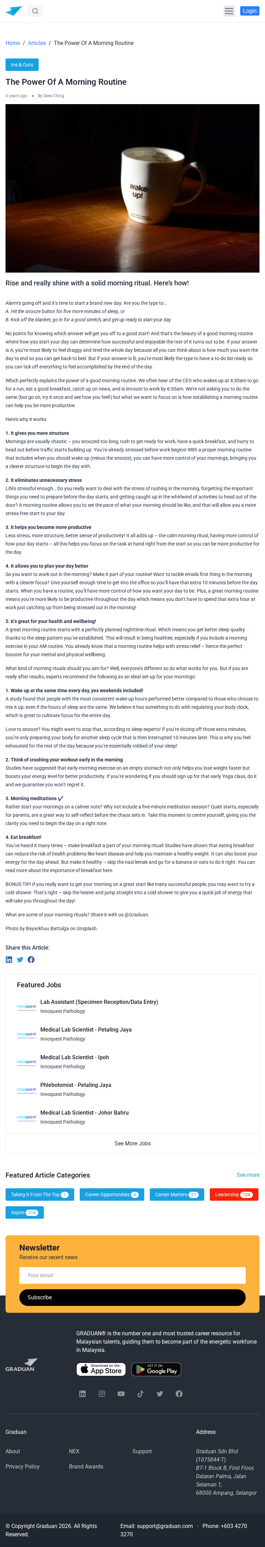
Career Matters (175, 1194)
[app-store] (101, 1369)
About (13, 1451)
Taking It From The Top (38, 1194)
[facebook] (179, 1394)
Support (142, 1451)
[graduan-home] (14, 11)
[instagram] (102, 1394)
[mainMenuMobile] (229, 11)
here (107, 870)
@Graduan (136, 914)
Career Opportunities (110, 1194)
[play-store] (156, 1369)
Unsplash (87, 928)
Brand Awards (86, 1466)
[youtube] (121, 1394)
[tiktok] (140, 1394)
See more (248, 1175)
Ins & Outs (22, 64)
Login (250, 11)
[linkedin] (82, 1394)
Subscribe (40, 1297)
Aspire (23, 1212)
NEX (74, 1451)
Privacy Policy (23, 1466)
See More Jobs (133, 1143)
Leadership (232, 1194)
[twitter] (160, 1394)
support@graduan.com (165, 1526)
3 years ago (16, 95)
